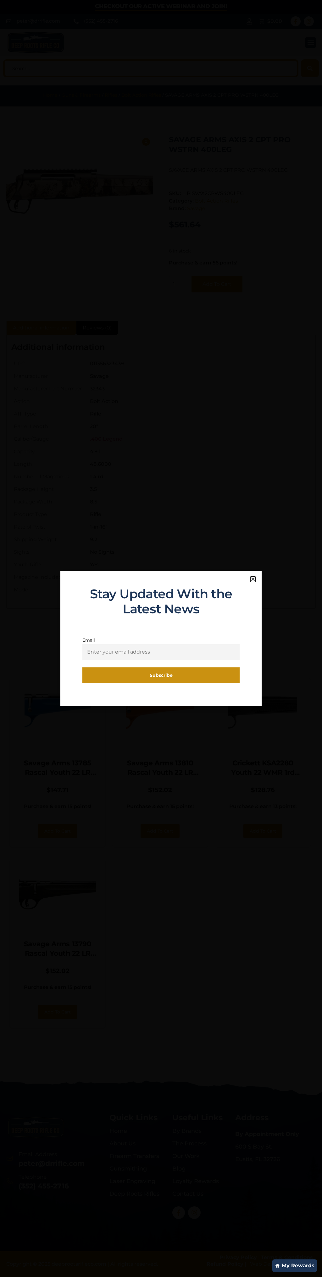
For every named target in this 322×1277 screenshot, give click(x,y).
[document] (161, 638)
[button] (253, 579)
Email (88, 640)
